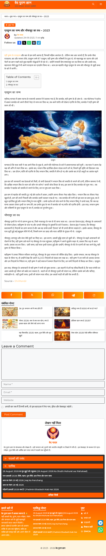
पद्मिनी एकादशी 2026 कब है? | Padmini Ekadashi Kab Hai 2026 (31, 489)
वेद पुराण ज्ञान (23, 3)
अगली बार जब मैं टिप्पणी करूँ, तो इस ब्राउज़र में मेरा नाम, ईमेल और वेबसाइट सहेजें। (39, 406)
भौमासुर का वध (13, 85)
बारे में (86, 513)
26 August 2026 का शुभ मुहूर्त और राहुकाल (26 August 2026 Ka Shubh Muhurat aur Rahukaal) (45, 471)
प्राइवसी (87, 522)
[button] (93, 4)
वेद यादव (20, 35)
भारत (6, 16)
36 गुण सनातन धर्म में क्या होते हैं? (31, 308)
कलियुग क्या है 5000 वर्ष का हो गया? (84, 308)
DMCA (87, 531)
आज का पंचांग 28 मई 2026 (13, 485)
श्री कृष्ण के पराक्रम (12, 55)
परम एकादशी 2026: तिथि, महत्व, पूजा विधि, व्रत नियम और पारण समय (27, 476)
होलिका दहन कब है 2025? (81, 320)
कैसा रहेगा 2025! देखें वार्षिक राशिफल (84, 332)
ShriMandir (21, 281)
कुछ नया (13, 16)
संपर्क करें (87, 518)
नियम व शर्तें (88, 527)
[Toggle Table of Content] (35, 77)
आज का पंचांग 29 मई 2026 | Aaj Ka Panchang (23, 480)
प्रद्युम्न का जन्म (13, 81)
